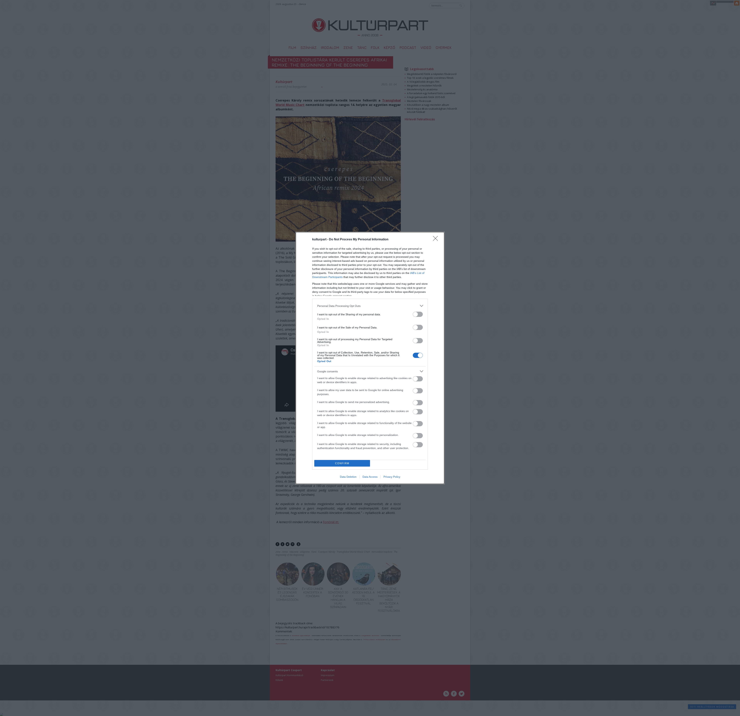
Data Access (370, 476)
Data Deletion (348, 476)
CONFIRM (342, 463)
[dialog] (370, 358)
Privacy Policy (391, 476)
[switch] (418, 314)
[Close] (436, 239)
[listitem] (370, 306)
